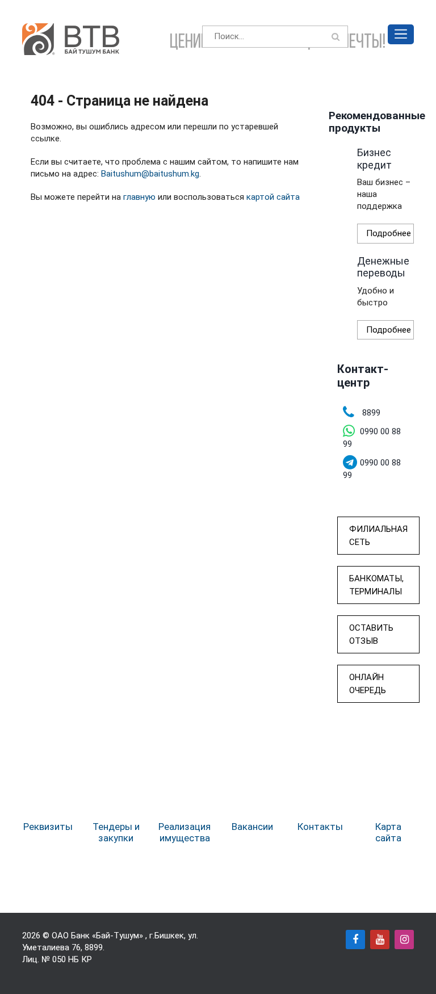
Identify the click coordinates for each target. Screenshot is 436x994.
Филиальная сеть (378, 535)
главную (139, 197)
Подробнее (388, 233)
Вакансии (252, 826)
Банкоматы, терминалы (376, 585)
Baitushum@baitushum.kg (150, 174)
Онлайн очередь (367, 683)
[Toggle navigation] (401, 34)
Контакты (320, 826)
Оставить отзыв (371, 634)
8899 (94, 947)
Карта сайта (388, 832)
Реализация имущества (184, 832)
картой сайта (273, 197)
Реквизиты (48, 826)
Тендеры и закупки (116, 832)
